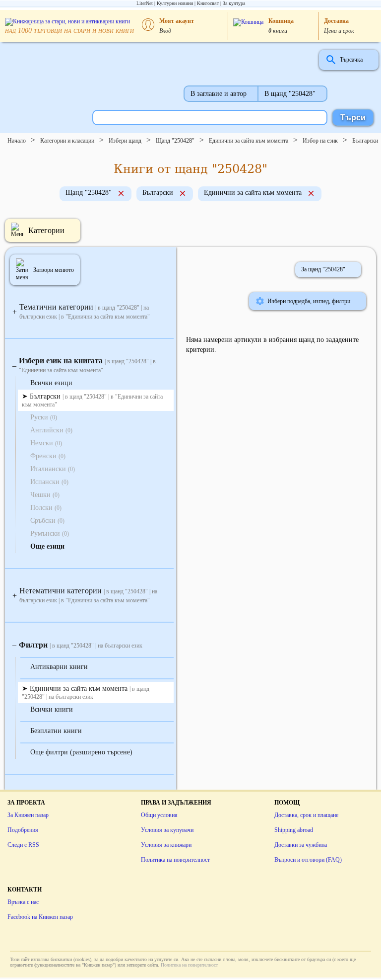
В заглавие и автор (218, 93)
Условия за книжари (166, 844)
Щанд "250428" (175, 140)
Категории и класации (67, 140)
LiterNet (144, 3)
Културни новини (175, 3)
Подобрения (22, 829)
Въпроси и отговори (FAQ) (308, 859)
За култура (234, 3)
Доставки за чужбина (300, 844)
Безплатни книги (56, 730)
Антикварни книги (59, 666)
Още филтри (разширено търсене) (81, 752)
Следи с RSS (23, 844)
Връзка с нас (23, 901)
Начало (16, 140)
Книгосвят (208, 3)
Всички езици (51, 383)
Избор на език (320, 140)
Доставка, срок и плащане (306, 815)
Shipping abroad (293, 829)
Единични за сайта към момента (248, 140)
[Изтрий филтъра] (121, 194)
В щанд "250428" (290, 93)
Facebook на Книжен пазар (40, 916)
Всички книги (51, 709)
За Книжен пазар (28, 815)
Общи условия (159, 815)
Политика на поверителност (175, 859)
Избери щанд (125, 140)
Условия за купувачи (167, 829)
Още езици (47, 546)
